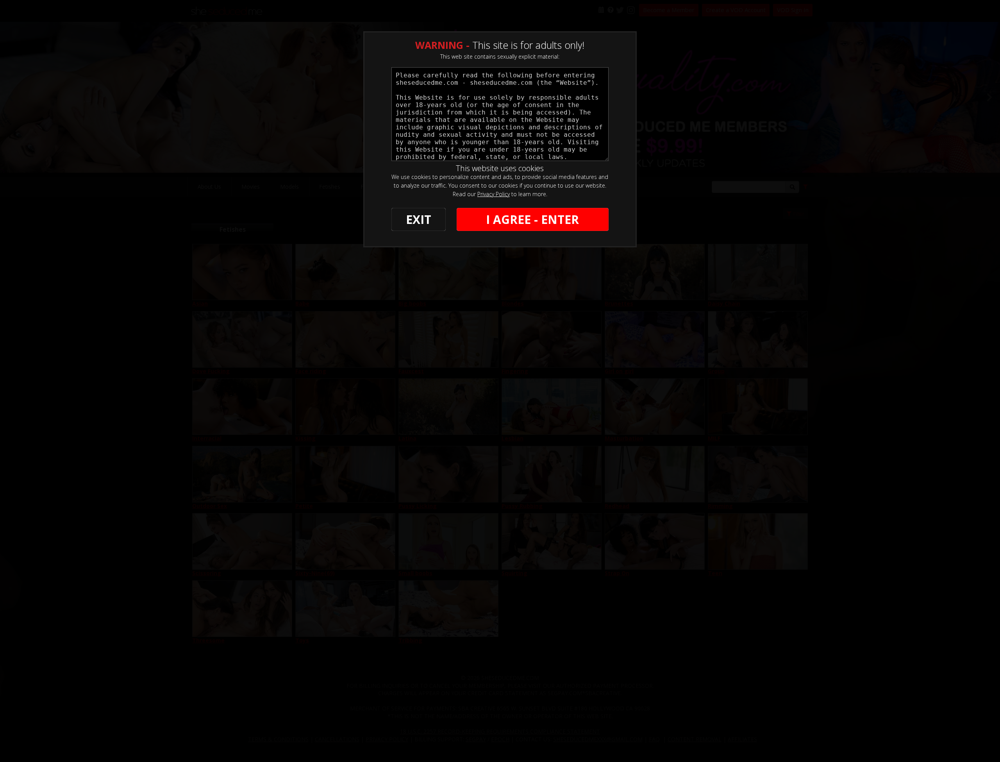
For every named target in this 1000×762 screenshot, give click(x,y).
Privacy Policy (493, 194)
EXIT (418, 219)
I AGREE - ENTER (532, 219)
